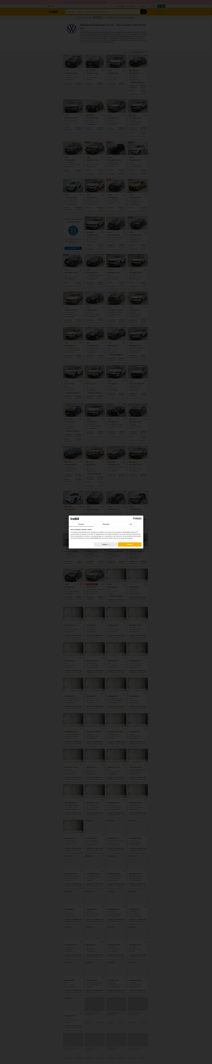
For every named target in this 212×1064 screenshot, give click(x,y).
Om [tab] (131, 524)
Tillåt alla (129, 544)
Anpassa (104, 544)
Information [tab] (106, 524)
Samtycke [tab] (81, 524)
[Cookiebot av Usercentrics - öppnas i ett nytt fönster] (134, 518)
